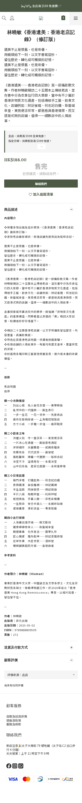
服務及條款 (13, 724)
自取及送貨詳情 (16, 716)
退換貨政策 (13, 720)
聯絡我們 (41, 184)
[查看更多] (41, 148)
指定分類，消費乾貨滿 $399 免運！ (30, 141)
